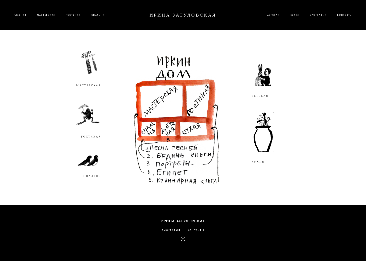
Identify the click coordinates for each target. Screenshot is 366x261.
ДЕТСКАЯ (273, 15)
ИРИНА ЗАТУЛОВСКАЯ (183, 15)
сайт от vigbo (183, 251)
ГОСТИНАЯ (73, 15)
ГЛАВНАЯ (20, 15)
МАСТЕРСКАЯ (46, 15)
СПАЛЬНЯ (98, 15)
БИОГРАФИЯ (318, 15)
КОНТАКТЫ (344, 15)
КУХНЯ (294, 15)
